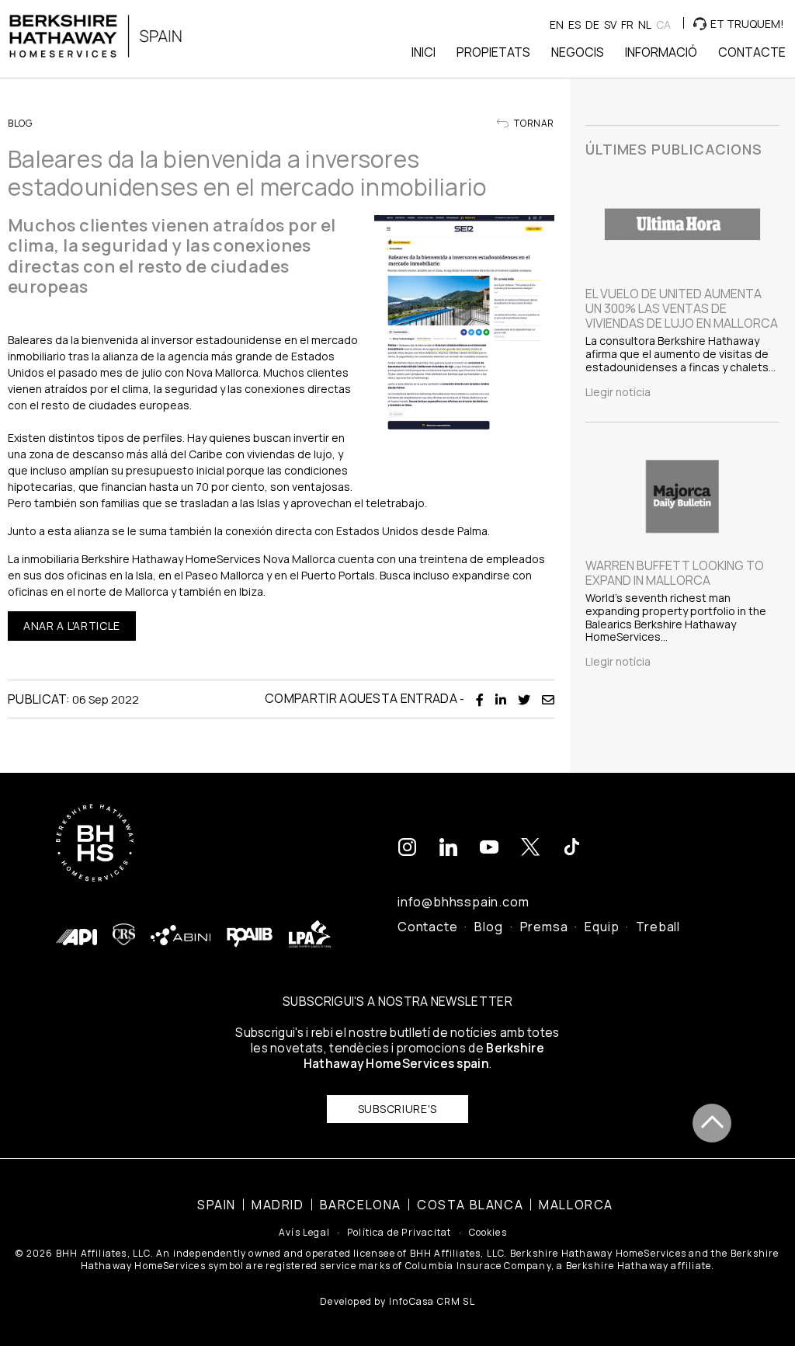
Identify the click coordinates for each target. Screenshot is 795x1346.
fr (627, 24)
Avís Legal (304, 1232)
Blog (488, 926)
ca (663, 24)
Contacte (427, 926)
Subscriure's (397, 1108)
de (592, 24)
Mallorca (576, 1204)
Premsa (544, 926)
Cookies (488, 1232)
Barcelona (360, 1204)
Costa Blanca (470, 1204)
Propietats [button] (493, 52)
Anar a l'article (71, 625)
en (557, 24)
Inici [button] (423, 52)
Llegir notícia (618, 392)
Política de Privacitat (399, 1232)
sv (610, 24)
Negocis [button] (577, 52)
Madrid (278, 1204)
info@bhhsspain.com (463, 901)
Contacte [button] (752, 52)
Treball (658, 926)
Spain (216, 1204)
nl (644, 24)
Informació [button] (661, 52)
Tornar (533, 123)
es (574, 24)
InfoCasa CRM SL (432, 1301)
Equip (602, 926)
